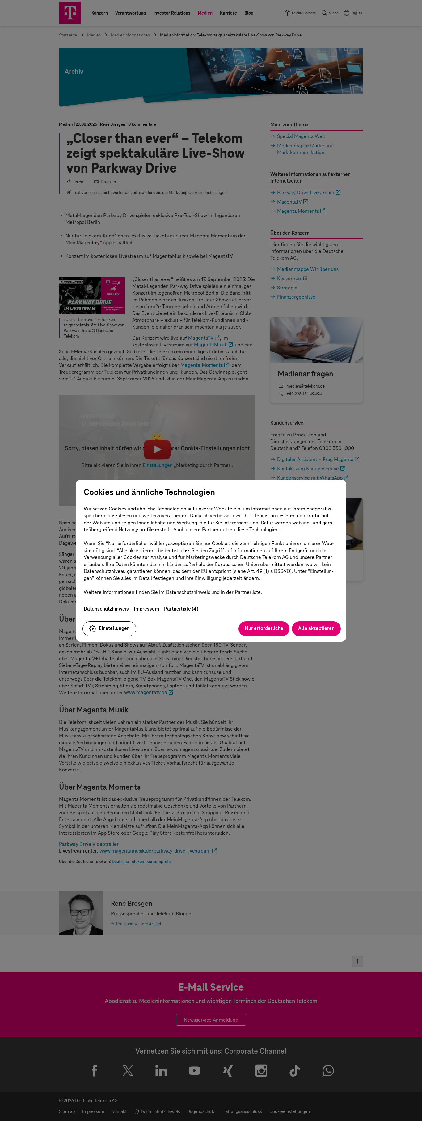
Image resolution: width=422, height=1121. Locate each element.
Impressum (146, 609)
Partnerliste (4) (181, 609)
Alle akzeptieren (316, 628)
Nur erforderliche (264, 628)
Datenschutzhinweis (106, 609)
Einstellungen (114, 628)
